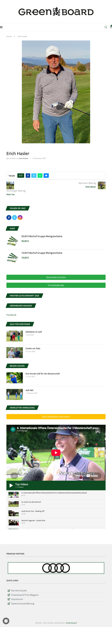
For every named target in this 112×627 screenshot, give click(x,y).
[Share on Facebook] (28, 175)
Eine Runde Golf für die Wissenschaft (43, 373)
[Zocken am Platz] (14, 352)
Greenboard (71, 623)
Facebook (11, 314)
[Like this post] (22, 175)
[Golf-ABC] (14, 394)
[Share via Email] (46, 175)
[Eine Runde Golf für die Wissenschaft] (14, 377)
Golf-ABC (30, 390)
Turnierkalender (56, 285)
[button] (6, 621)
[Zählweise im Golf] (14, 336)
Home (8, 36)
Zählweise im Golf (34, 332)
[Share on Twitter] (33, 175)
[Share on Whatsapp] (40, 175)
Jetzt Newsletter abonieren (56, 416)
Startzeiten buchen (56, 277)
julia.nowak (23, 158)
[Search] (105, 27)
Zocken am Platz (33, 348)
